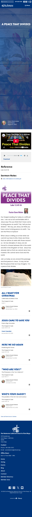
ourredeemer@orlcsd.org (12, 450)
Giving (3, 462)
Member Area (5, 480)
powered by (15, 500)
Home (3, 459)
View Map (4, 442)
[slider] (9, 155)
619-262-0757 (18, 1)
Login (20, 493)
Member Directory (7, 477)
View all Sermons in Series (8, 416)
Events (3, 465)
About (3, 471)
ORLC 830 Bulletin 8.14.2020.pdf (12, 179)
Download (6, 159)
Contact (3, 474)
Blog (2, 468)
